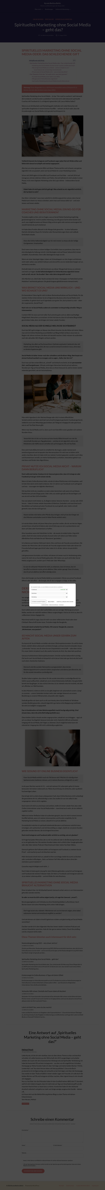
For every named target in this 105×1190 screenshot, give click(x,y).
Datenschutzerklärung (53, 604)
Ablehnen (51, 601)
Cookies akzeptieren (38, 601)
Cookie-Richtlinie (44, 604)
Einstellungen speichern (65, 601)
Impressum (61, 604)
